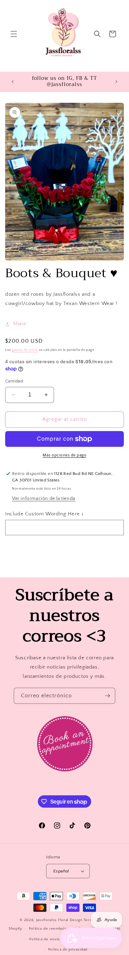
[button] (13, 33)
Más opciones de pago (64, 455)
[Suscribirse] (107, 696)
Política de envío (44, 939)
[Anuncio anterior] (12, 81)
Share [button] (19, 324)
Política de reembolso (49, 929)
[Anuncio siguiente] (116, 81)
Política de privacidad (67, 949)
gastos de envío (25, 350)
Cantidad (14, 381)
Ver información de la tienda (43, 498)
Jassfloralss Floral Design (59, 920)
